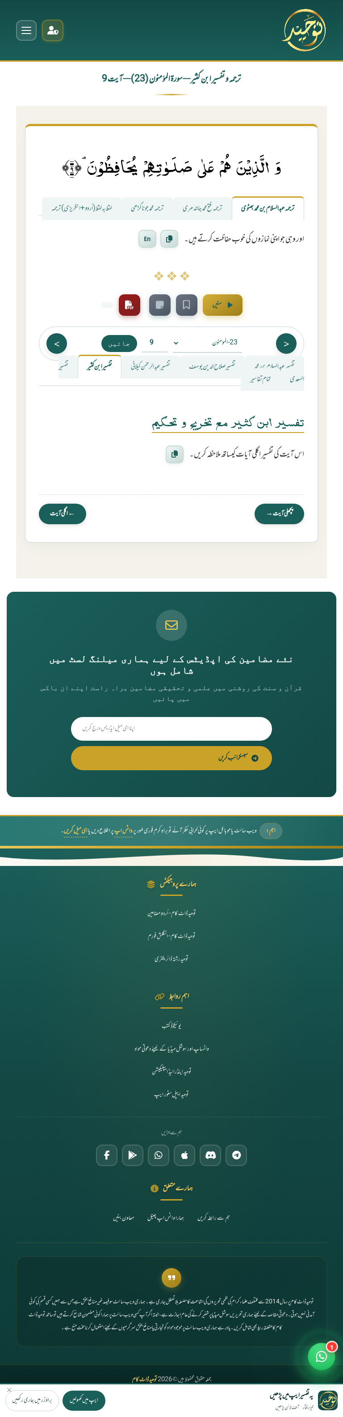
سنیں (217, 305)
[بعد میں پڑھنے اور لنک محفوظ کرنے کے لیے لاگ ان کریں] (186, 305)
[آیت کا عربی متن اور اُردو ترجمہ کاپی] (169, 239)
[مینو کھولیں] (26, 30)
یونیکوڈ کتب (171, 1026)
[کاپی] (175, 454)
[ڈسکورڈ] (210, 1155)
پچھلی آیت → (279, 514)
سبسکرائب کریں (233, 758)
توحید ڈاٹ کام (144, 1380)
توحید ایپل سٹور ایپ (171, 1095)
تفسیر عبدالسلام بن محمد (274, 367)
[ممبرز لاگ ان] (52, 30)
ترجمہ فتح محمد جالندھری (202, 208)
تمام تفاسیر (260, 379)
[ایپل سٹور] (184, 1155)
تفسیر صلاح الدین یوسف (212, 367)
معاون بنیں (123, 1218)
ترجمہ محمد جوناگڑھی (147, 208)
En (147, 239)
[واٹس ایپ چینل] (158, 1155)
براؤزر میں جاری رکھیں (32, 1400)
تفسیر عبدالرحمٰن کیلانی (150, 367)
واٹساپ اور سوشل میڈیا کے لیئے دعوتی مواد (171, 1049)
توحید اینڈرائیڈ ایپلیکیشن (172, 1072)
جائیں (119, 343)
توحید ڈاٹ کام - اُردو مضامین (171, 914)
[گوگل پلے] (132, 1155)
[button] (321, 1361)
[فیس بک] (106, 1155)
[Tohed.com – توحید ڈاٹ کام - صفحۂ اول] (303, 30)
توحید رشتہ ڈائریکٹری (171, 959)
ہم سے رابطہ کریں (213, 1218)
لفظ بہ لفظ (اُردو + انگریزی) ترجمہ (81, 208)
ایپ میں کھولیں (84, 1400)
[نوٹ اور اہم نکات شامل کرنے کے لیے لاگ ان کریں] (160, 305)
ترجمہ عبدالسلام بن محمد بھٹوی (268, 208)
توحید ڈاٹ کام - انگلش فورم (172, 936)
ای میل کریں (76, 831)
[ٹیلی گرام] (236, 1155)
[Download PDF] (129, 305)
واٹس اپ (123, 831)
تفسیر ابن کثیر (99, 367)
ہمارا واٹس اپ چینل (165, 1218)
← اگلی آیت (62, 514)
